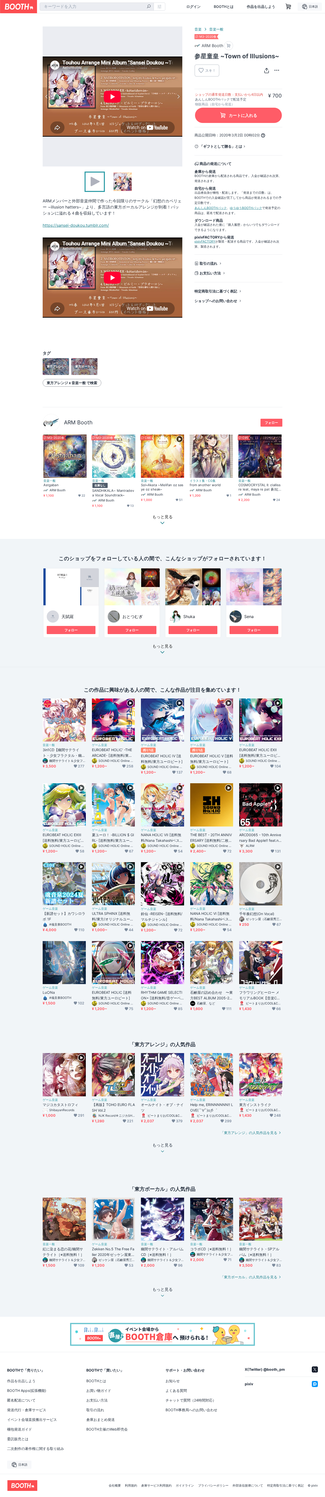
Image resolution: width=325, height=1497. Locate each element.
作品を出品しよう (261, 6)
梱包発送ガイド (19, 1429)
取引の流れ (208, 263)
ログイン (193, 6)
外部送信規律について (248, 1485)
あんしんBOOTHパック (210, 208)
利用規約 (131, 1485)
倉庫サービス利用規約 (156, 1485)
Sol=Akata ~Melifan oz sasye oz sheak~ (162, 487)
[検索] (149, 6)
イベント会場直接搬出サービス (32, 1419)
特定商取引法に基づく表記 (215, 291)
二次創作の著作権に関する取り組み (35, 1448)
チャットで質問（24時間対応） (191, 1400)
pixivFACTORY (204, 241)
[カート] (228, 45)
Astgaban (51, 485)
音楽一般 (216, 29)
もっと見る (162, 646)
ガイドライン (185, 1485)
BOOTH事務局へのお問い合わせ (191, 1410)
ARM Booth (78, 422)
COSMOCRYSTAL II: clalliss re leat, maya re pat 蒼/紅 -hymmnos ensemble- (259, 487)
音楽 (198, 29)
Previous (47, 96)
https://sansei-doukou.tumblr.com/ (76, 225)
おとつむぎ (132, 616)
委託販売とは (17, 1439)
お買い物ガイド (98, 1390)
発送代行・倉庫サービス (26, 1410)
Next (178, 96)
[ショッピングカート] (288, 6)
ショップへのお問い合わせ (215, 301)
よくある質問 (176, 1390)
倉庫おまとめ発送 (100, 1419)
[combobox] (97, 7)
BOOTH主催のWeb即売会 (107, 1429)
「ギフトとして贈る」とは (221, 146)
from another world (205, 485)
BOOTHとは (224, 6)
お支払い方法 (210, 273)
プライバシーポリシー (213, 1485)
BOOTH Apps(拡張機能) (26, 1390)
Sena (249, 616)
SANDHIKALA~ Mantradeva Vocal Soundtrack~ (113, 492)
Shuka (189, 616)
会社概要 (115, 1485)
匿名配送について (21, 1400)
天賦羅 (67, 616)
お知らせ (173, 1381)
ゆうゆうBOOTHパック (246, 208)
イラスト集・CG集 (203, 480)
